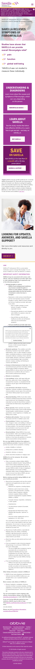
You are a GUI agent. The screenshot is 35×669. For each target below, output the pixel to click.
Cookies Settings (26, 632)
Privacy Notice (20, 630)
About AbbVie (6, 628)
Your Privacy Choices (16, 634)
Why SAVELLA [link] (16, 139)
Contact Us (27, 628)
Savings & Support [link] (15, 168)
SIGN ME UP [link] (7, 256)
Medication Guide (7, 627)
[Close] (30, 328)
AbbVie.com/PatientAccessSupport (16, 602)
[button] (31, 4)
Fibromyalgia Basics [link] (16, 108)
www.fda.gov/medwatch (10, 597)
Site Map (28, 627)
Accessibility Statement (17, 628)
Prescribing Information (18, 627)
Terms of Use (12, 630)
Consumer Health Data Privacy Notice (12, 632)
